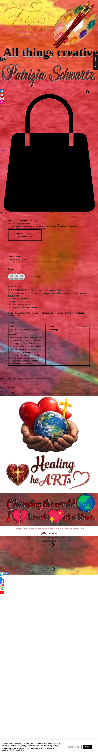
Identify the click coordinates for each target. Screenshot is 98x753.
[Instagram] (49, 585)
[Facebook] (49, 581)
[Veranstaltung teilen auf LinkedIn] (13, 392)
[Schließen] (95, 746)
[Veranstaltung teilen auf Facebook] (1, 392)
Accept (87, 747)
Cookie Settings (74, 747)
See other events (25, 236)
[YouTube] (49, 592)
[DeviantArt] (49, 589)
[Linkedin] (49, 577)
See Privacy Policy (17, 750)
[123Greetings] (49, 574)
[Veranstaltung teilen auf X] (7, 392)
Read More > (11, 311)
